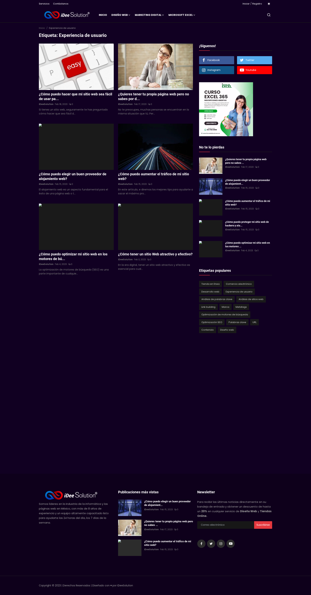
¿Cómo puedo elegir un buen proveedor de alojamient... (247, 182)
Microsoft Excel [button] (180, 15)
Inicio (103, 15)
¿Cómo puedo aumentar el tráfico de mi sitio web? (153, 176)
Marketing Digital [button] (148, 15)
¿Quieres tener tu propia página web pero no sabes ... (246, 161)
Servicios (44, 3)
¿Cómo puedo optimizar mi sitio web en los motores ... (247, 244)
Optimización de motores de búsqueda (224, 314)
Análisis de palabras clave (216, 299)
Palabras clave (237, 322)
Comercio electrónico (239, 284)
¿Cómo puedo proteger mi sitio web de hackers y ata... (247, 223)
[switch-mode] (269, 3)
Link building (208, 307)
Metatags (241, 307)
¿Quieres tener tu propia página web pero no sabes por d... (153, 96)
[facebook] (201, 544)
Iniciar (246, 3)
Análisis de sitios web (251, 299)
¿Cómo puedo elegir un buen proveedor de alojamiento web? (72, 176)
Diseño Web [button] (119, 15)
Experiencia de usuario (239, 291)
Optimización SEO (211, 322)
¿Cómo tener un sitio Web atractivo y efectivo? (155, 254)
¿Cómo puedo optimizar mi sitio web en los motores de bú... (73, 256)
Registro (257, 3)
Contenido (207, 330)
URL (254, 322)
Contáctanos (60, 3)
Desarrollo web (210, 291)
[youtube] (230, 544)
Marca (225, 307)
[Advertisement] (226, 397)
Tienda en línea (210, 284)
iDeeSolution (46, 104)
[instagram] (221, 544)
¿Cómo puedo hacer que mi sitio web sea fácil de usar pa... (75, 96)
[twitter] (211, 544)
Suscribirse (263, 525)
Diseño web (227, 330)
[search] (268, 15)
